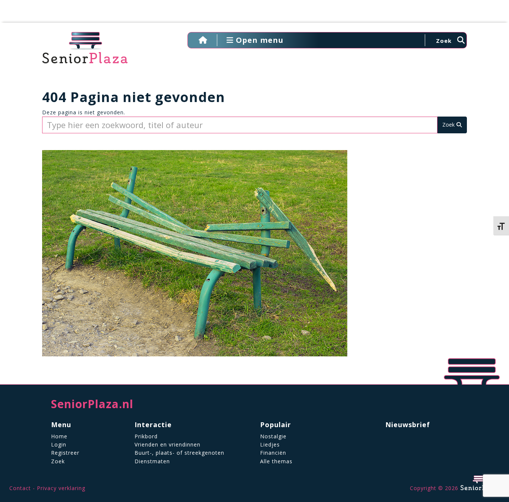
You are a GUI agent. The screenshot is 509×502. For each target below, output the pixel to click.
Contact (20, 488)
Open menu (259, 40)
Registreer (65, 452)
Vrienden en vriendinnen (167, 444)
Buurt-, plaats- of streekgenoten (179, 452)
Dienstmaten (152, 461)
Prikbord (146, 436)
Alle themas (276, 461)
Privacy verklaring (61, 488)
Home (59, 436)
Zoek (58, 461)
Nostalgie (273, 436)
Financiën (273, 452)
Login (58, 444)
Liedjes (270, 444)
